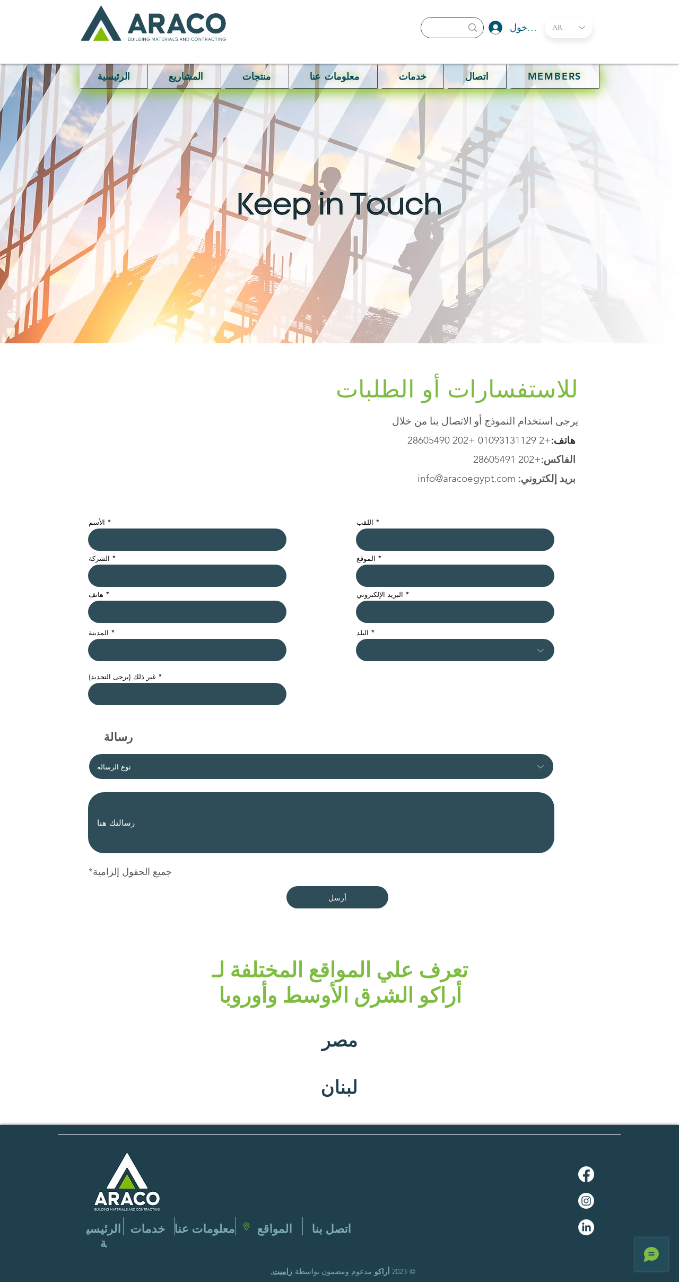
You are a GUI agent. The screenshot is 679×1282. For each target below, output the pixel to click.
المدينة (99, 632)
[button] (257, 76)
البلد (362, 632)
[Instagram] (586, 1201)
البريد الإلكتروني (379, 594)
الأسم (97, 522)
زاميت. (281, 1271)
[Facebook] (586, 1174)
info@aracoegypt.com (466, 478)
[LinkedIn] (586, 1227)
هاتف (96, 594)
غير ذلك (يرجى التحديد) (122, 676)
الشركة (99, 558)
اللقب (364, 522)
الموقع (366, 558)
